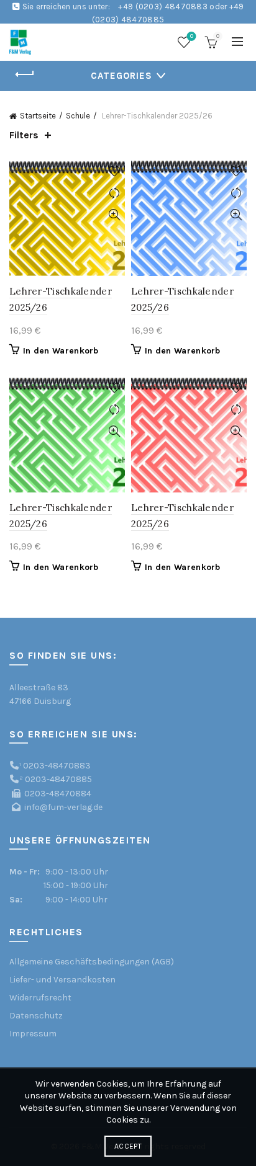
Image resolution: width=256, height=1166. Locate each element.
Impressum (33, 1033)
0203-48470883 (57, 765)
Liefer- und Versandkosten (62, 979)
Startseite (38, 115)
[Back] (24, 74)
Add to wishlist (114, 171)
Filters (24, 135)
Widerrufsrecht (40, 997)
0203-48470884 (57, 793)
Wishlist (191, 36)
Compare (114, 193)
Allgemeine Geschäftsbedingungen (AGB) (91, 961)
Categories (121, 75)
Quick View (114, 215)
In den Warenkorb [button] (61, 350)
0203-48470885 (58, 779)
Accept (128, 1146)
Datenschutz (36, 1015)
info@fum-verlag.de (63, 807)
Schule (78, 115)
